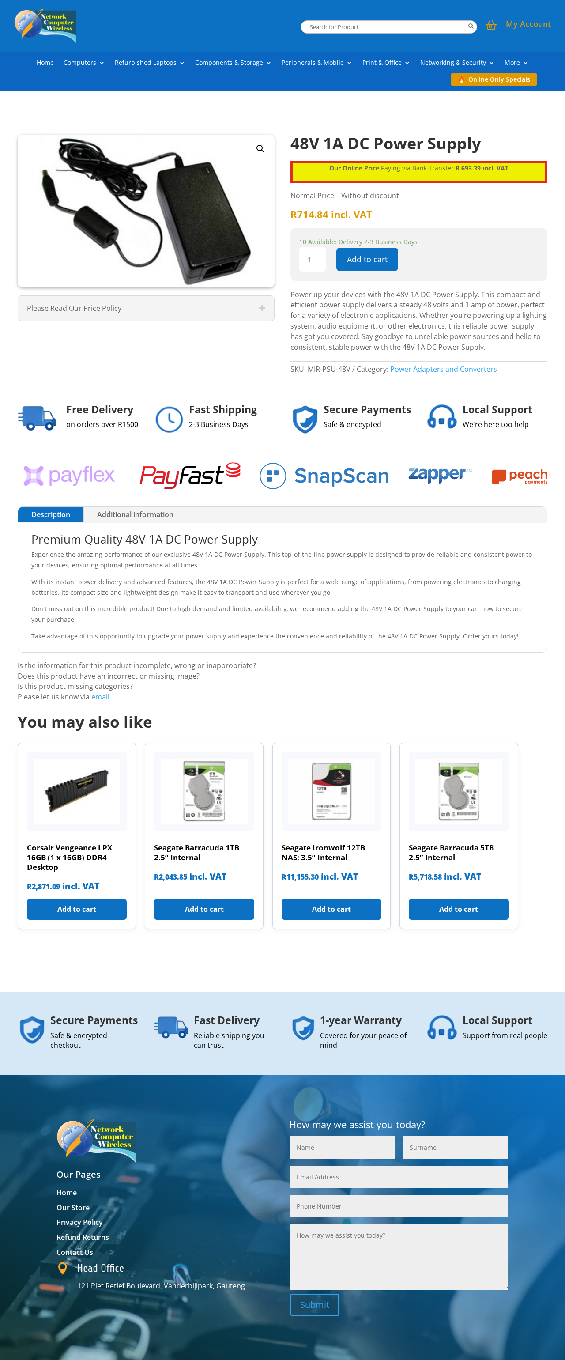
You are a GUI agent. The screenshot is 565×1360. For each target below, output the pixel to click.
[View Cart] (491, 26)
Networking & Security (453, 63)
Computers (80, 63)
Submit (314, 1305)
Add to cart (367, 259)
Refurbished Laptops (146, 63)
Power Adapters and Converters (443, 369)
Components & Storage (229, 63)
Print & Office (382, 63)
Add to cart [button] (76, 909)
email (100, 697)
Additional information (135, 514)
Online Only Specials (499, 79)
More (512, 63)
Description (50, 514)
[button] (260, 149)
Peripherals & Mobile (313, 63)
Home (45, 63)
